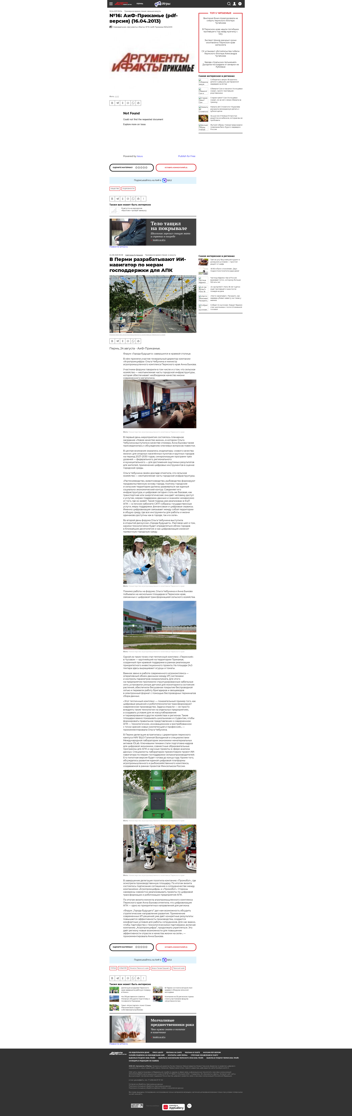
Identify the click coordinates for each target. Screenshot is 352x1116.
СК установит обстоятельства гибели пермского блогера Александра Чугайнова (221, 53)
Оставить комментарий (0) (176, 168)
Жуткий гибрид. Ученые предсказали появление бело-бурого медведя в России (226, 127)
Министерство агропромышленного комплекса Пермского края (137, 335)
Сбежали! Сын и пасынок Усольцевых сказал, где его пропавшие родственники (226, 91)
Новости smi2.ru (118, 246)
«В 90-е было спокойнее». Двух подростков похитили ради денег (224, 270)
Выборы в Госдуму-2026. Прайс (142, 1058)
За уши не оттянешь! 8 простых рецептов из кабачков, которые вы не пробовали (226, 118)
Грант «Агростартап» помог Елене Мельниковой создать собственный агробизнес (136, 1007)
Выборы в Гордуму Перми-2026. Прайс (223, 1058)
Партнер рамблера (152, 1106)
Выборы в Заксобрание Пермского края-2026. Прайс (180, 1058)
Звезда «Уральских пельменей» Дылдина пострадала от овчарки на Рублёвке (221, 64)
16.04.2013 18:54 (115, 11)
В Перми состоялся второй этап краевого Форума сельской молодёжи (178, 990)
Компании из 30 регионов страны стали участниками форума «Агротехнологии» (179, 999)
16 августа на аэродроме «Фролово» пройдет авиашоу (134, 209)
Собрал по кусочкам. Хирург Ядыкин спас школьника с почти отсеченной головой (226, 307)
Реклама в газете (192, 1052)
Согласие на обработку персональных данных (146, 1084)
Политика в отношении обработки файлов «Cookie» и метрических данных (156, 1088)
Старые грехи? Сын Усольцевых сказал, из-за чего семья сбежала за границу (225, 100)
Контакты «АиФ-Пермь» (178, 1055)
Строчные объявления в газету (204, 1055)
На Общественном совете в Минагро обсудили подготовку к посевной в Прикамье (135, 999)
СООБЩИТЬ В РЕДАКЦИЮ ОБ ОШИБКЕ (144, 1061)
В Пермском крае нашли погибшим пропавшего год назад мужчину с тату (220, 31)
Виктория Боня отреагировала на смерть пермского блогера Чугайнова (220, 20)
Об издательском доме (139, 1052)
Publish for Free (186, 156)
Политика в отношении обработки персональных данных (150, 1086)
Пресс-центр (157, 1052)
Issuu (140, 156)
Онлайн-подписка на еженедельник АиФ (147, 1055)
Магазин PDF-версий (212, 1052)
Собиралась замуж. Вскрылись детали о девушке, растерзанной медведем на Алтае (224, 82)
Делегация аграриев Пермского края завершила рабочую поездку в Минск (136, 990)
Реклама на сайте (174, 1052)
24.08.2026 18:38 (116, 255)
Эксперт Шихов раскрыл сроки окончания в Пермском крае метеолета (221, 42)
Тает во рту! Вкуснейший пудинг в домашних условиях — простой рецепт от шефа (225, 262)
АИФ (117, 96)
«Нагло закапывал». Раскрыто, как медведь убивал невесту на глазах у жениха (225, 298)
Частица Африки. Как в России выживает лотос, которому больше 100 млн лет (225, 280)
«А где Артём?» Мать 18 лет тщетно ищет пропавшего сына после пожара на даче (225, 289)
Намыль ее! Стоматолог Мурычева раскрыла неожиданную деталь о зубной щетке (225, 109)
